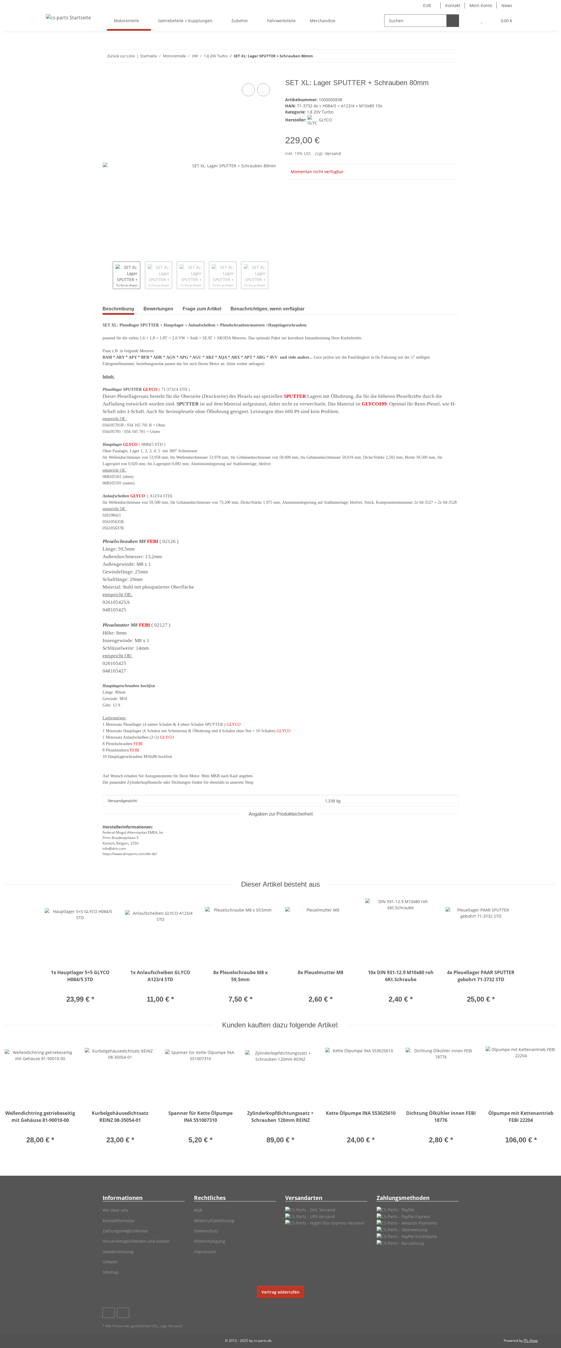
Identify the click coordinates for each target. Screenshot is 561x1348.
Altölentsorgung (209, 1241)
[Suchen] (452, 20)
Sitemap (111, 1272)
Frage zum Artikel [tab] (202, 308)
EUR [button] (427, 5)
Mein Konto (481, 5)
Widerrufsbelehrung (214, 1220)
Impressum (205, 1251)
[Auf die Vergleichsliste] (248, 89)
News (506, 5)
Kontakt (452, 5)
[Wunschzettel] (481, 21)
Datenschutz (206, 1231)
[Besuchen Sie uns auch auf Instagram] (123, 1313)
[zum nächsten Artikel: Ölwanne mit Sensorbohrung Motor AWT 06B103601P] (452, 56)
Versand (333, 153)
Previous (108, 275)
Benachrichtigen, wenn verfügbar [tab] (267, 308)
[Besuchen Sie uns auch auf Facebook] (109, 1313)
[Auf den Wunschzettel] (263, 89)
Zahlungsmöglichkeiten (125, 1231)
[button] (470, 21)
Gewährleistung (118, 1251)
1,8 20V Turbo (320, 112)
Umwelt (110, 1262)
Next (273, 275)
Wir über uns (115, 1210)
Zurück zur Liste (121, 56)
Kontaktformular (119, 1220)
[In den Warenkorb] (107, 75)
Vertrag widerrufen (280, 1292)
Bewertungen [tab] (158, 308)
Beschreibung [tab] (118, 308)
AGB (198, 1210)
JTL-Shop (531, 1340)
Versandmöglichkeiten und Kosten (136, 1241)
